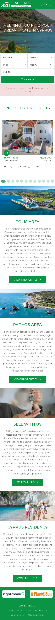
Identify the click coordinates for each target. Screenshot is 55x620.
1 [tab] (2, 181)
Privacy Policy (15, 610)
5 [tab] (21, 181)
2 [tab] (8, 181)
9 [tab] (39, 181)
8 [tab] (34, 181)
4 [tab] (17, 181)
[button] (14, 57)
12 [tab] (52, 181)
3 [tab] (12, 181)
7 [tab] (30, 181)
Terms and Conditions (36, 610)
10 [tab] (43, 181)
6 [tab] (26, 181)
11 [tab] (48, 181)
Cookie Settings (36, 615)
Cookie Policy (18, 615)
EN (42, 4)
